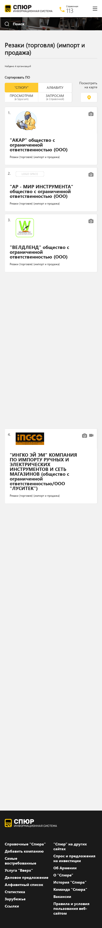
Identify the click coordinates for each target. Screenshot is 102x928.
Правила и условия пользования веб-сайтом (71, 908)
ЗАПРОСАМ (55, 96)
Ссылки (12, 906)
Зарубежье (15, 898)
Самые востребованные (20, 860)
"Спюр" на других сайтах (70, 846)
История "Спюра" (70, 882)
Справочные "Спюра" (25, 844)
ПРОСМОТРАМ (21, 96)
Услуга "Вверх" (19, 870)
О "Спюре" (63, 875)
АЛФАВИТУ (55, 87)
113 (70, 10)
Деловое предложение (26, 877)
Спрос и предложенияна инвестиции (74, 858)
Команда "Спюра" (70, 889)
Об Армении (65, 867)
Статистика (15, 891)
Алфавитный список (24, 884)
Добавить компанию (24, 851)
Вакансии (62, 896)
